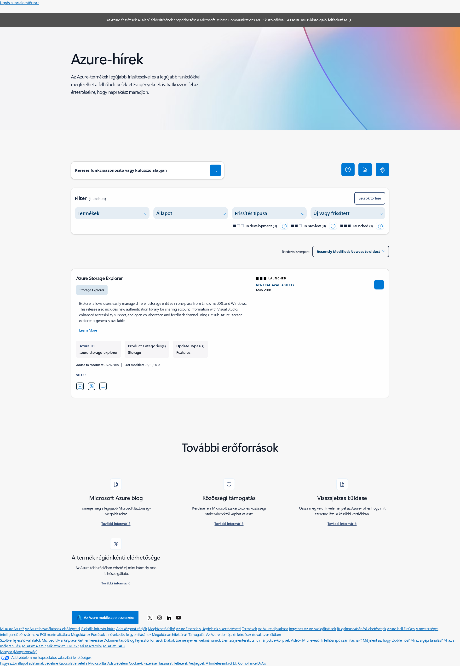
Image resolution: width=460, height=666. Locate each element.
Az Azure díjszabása (273, 628)
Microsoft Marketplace (59, 640)
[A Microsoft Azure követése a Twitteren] (150, 617)
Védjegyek (197, 663)
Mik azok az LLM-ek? (63, 645)
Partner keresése (90, 640)
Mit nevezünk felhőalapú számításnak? (332, 640)
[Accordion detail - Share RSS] (91, 386)
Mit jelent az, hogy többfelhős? (386, 640)
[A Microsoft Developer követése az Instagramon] (159, 617)
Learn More (88, 330)
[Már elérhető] (380, 226)
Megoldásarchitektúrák (170, 634)
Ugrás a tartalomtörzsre (19, 2)
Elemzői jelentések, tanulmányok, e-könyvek (256, 640)
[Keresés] (215, 170)
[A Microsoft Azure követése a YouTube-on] (178, 617)
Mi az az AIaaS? (34, 645)
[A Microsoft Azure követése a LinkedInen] (169, 617)
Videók (296, 640)
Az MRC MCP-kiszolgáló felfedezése (317, 19)
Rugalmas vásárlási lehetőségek (361, 628)
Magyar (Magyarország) (18, 651)
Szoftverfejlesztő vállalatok (20, 640)
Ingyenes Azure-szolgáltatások (312, 628)
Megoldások (80, 634)
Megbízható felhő (161, 628)
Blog (130, 640)
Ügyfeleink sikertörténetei (221, 628)
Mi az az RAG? (114, 645)
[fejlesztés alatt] (284, 226)
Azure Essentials (188, 628)
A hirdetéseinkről (219, 663)
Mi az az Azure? (12, 628)
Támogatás (196, 634)
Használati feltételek (173, 663)
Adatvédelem (117, 663)
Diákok (169, 640)
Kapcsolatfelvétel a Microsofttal (83, 663)
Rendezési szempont (296, 251)
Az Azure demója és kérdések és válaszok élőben (243, 634)
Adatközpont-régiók (131, 628)
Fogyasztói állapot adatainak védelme (29, 663)
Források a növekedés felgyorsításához (121, 634)
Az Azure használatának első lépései (52, 628)
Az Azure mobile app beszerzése (109, 617)
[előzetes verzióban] (333, 226)
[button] (348, 169)
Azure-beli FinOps (401, 628)
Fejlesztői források (149, 640)
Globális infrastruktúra (98, 628)
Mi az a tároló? (91, 645)
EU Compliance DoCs (249, 663)
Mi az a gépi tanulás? (426, 640)
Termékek (249, 628)
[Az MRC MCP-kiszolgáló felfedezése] (382, 169)
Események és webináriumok (198, 640)
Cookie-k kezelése (143, 663)
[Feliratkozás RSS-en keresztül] (365, 169)
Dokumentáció (115, 640)
